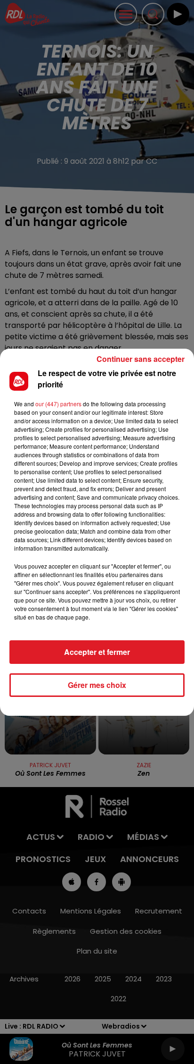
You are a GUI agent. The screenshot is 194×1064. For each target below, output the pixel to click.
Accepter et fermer (97, 651)
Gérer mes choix (97, 684)
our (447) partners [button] (58, 404)
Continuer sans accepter (141, 358)
